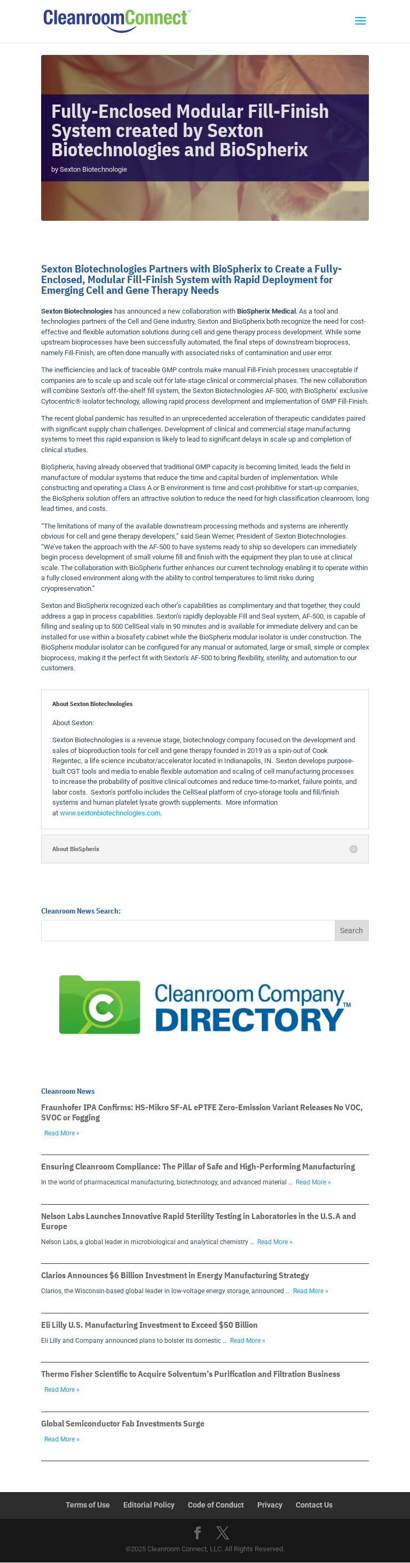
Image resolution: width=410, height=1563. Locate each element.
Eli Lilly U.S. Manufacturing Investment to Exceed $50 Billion (149, 1324)
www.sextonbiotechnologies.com (110, 813)
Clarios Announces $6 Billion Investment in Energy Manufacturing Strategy (175, 1275)
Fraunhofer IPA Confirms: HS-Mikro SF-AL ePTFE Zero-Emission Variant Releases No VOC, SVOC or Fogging (202, 1112)
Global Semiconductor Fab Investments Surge (122, 1423)
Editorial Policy (149, 1505)
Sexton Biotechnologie (93, 169)
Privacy (269, 1505)
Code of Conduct (216, 1505)
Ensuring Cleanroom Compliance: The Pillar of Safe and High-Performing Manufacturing (198, 1166)
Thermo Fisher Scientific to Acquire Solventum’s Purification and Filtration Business (190, 1373)
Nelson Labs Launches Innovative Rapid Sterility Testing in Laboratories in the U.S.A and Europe (198, 1221)
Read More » (62, 1133)
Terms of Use (88, 1505)
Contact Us (314, 1505)
